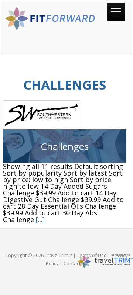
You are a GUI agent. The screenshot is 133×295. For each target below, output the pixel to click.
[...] (40, 219)
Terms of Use (92, 255)
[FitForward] (51, 27)
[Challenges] (64, 115)
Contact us (75, 263)
